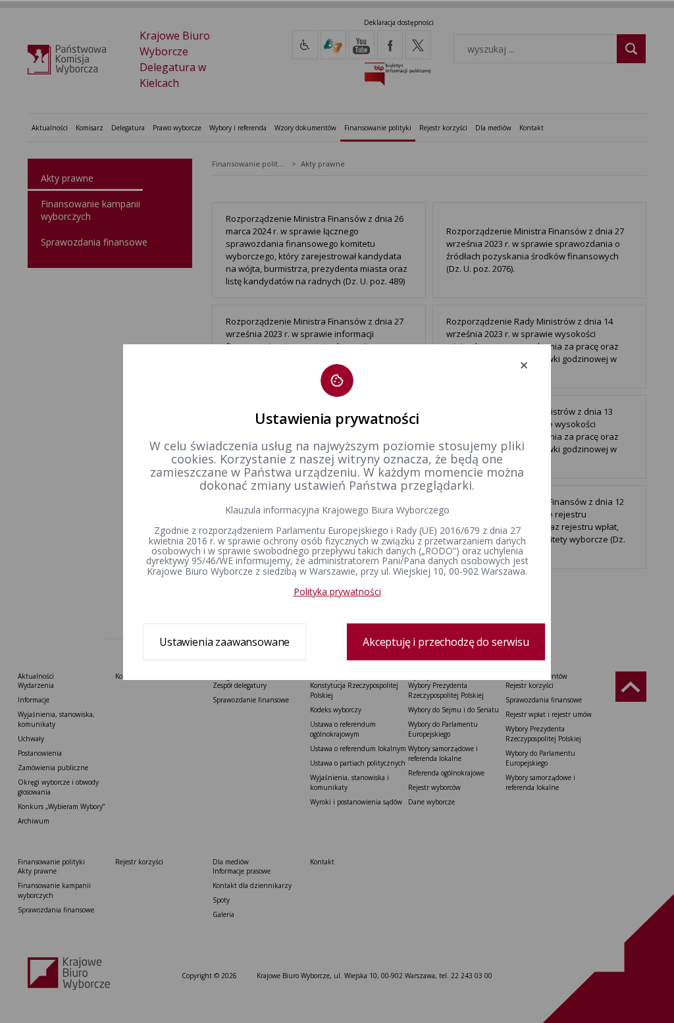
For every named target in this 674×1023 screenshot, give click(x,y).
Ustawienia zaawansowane (224, 642)
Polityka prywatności (337, 591)
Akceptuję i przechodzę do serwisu (446, 642)
